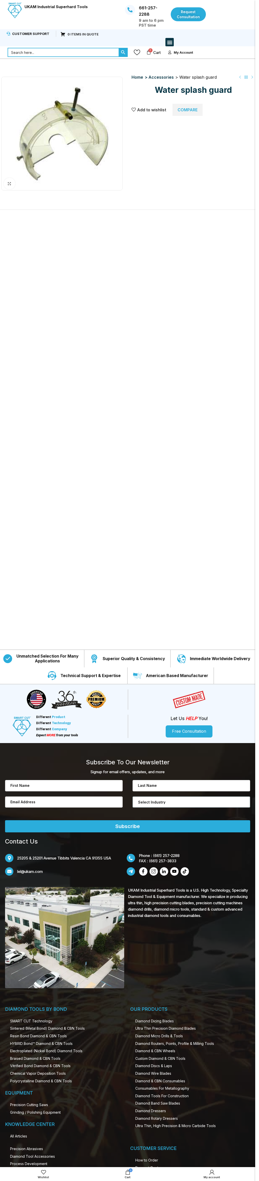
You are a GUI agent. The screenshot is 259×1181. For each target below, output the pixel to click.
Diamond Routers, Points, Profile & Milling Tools (174, 1043)
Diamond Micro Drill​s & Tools (159, 1036)
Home (137, 77)
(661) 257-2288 (166, 855)
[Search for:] (63, 52)
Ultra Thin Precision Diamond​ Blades (165, 1028)
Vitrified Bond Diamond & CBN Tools (40, 1066)
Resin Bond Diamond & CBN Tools (38, 1036)
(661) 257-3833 (162, 860)
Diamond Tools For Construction (162, 1096)
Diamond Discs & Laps (153, 1066)
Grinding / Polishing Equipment (35, 1112)
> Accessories (159, 77)
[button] (169, 42)
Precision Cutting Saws (29, 1105)
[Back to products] (246, 77)
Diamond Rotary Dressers (156, 1118)
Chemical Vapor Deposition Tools (38, 1073)
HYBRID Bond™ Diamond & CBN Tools (41, 1043)
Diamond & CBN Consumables (160, 1081)
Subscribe (127, 826)
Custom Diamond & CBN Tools (160, 1058)
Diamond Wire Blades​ (153, 1073)
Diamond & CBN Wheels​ (155, 1051)
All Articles (18, 1136)
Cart (157, 52)
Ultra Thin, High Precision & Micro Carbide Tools (175, 1126)
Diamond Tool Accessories (32, 1156)
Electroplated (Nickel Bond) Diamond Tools (46, 1051)
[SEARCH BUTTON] (123, 52)
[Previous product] (240, 77)
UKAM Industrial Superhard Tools (56, 6)
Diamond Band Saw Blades (157, 1103)
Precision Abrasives (26, 1149)
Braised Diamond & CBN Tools (35, 1058)
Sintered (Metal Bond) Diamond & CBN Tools (47, 1028)
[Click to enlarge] (9, 183)
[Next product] (252, 77)
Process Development (28, 1164)
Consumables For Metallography (162, 1088)
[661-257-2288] (130, 10)
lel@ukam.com (30, 871)
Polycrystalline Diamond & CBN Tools (41, 1081)
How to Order (146, 1160)
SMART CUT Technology (31, 1021)
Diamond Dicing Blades (154, 1021)
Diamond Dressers (150, 1111)
